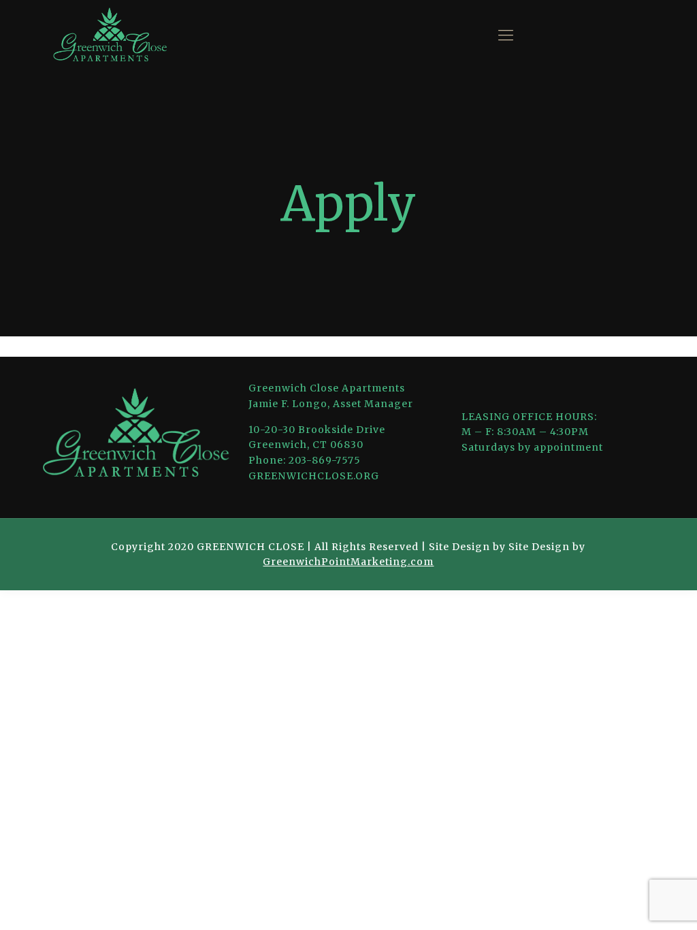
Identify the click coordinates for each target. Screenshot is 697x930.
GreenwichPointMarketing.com (348, 562)
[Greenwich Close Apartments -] (109, 35)
